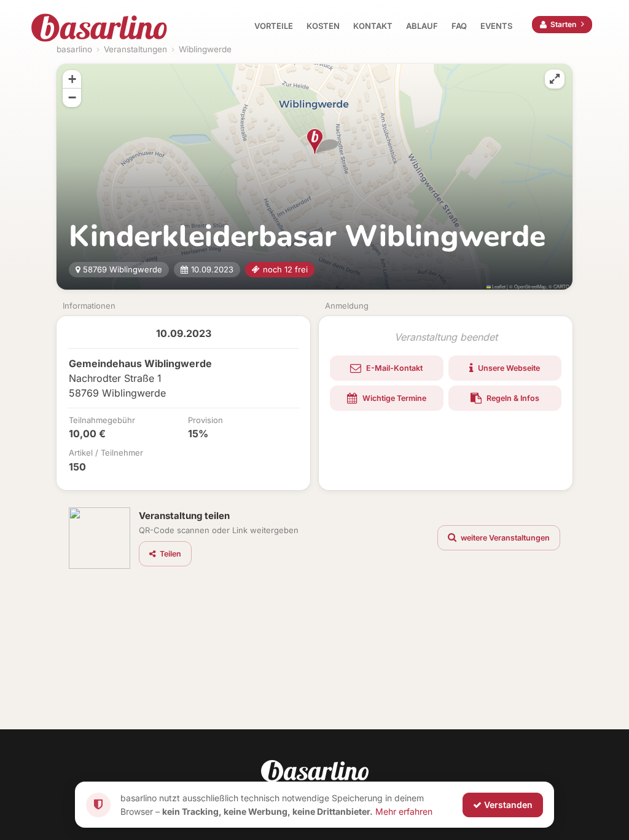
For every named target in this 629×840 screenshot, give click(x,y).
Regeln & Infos (512, 398)
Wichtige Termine (393, 398)
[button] (315, 141)
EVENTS (496, 26)
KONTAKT (373, 26)
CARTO (561, 286)
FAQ (459, 26)
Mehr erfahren (403, 811)
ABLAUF (422, 26)
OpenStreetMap (530, 286)
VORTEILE (273, 26)
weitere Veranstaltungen (504, 537)
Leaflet (498, 286)
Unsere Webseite (508, 368)
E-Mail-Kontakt (393, 368)
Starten (563, 24)
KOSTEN (323, 26)
